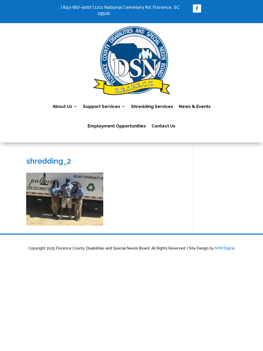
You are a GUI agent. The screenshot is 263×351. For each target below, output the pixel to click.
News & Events (195, 106)
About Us (62, 106)
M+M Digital (225, 248)
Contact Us (163, 125)
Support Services (101, 106)
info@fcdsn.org (44, 7)
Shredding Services (152, 106)
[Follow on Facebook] (197, 8)
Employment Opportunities (117, 125)
